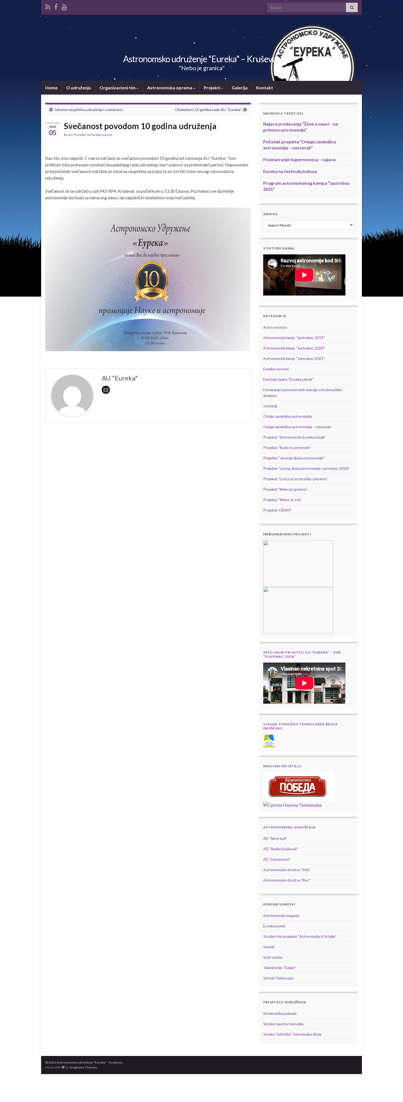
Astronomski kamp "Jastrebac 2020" (294, 348)
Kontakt (264, 87)
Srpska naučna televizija (283, 1023)
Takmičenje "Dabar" (279, 967)
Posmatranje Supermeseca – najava (299, 159)
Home (51, 87)
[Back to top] (391, 1090)
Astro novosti (275, 327)
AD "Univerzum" (276, 859)
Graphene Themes (83, 1067)
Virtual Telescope (278, 978)
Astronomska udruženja (289, 827)
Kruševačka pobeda (280, 1013)
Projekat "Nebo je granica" (285, 489)
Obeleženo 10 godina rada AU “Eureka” (208, 109)
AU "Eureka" (77, 135)
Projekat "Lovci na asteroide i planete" (295, 478)
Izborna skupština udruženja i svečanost (89, 109)
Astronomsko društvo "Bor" (286, 880)
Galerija (240, 87)
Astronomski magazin (281, 915)
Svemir (269, 946)
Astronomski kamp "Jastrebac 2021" (294, 358)
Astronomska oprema (170, 87)
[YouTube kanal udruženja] (64, 6)
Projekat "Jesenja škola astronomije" (293, 458)
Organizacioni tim (118, 87)
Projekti (212, 87)
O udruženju (78, 87)
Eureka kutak (274, 926)
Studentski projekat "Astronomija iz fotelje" (299, 936)
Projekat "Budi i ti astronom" (287, 447)
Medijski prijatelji (282, 766)
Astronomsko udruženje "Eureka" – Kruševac (201, 58)
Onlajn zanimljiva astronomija (287, 416)
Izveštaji (270, 406)
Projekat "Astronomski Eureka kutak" (294, 437)
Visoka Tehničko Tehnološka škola (292, 1034)
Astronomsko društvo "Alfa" (286, 869)
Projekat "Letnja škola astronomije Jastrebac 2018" (306, 468)
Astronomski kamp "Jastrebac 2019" (294, 337)
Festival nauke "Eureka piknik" (288, 379)
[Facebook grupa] (56, 6)
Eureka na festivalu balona (290, 171)
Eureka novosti (101, 135)
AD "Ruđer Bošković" (281, 849)
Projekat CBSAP (277, 510)
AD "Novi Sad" (275, 838)
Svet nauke (272, 957)
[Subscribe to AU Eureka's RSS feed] (47, 6)
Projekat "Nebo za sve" (282, 499)
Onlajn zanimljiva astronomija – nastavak (297, 426)
